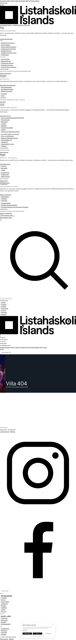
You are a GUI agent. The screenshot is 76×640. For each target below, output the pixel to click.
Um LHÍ (2, 104)
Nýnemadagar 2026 (7, 352)
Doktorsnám (4, 308)
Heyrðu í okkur (5, 590)
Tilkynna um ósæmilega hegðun (10, 131)
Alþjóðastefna (5, 196)
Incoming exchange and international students (14, 207)
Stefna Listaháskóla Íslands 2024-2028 (12, 118)
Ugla (1, 3)
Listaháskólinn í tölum (7, 144)
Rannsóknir (3, 75)
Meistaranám (6, 61)
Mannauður (4, 121)
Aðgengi (3, 129)
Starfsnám (4, 200)
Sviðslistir (8, 53)
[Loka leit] (1, 220)
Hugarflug (4, 93)
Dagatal (23, 1)
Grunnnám (5, 59)
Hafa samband (35, 1)
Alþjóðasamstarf (5, 183)
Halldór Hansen (5, 176)
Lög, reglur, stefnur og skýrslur (10, 134)
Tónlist (5, 55)
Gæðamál (4, 125)
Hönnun (5, 45)
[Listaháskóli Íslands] (38, 325)
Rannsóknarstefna (6, 87)
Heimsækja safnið (5, 164)
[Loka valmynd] (0, 335)
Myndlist (6, 51)
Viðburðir (17, 1)
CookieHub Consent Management (39, 636)
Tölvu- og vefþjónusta (7, 136)
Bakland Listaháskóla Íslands (9, 138)
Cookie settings (48, 633)
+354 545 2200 (4, 431)
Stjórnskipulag (5, 120)
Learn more (24, 630)
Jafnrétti (3, 123)
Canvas (5, 3)
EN (3, 5)
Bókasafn (2, 154)
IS (0, 5)
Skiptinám (7, 65)
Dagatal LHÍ (4, 142)
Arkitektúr (8, 43)
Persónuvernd (4, 639)
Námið (2, 27)
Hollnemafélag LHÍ (6, 140)
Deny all (37, 633)
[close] (53, 625)
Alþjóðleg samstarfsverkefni (9, 205)
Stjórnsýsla (4, 618)
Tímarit (3, 170)
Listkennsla (8, 49)
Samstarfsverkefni (5, 1)
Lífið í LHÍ (28, 1)
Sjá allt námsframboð (6, 39)
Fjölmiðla (3, 634)
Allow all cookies (27, 633)
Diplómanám (7, 63)
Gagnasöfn (4, 168)
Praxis (3, 95)
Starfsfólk (4, 632)
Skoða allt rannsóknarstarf (8, 85)
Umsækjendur (5, 628)
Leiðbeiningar (5, 174)
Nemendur (4, 630)
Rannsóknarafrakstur (7, 89)
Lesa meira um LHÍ (5, 116)
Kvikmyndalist (8, 47)
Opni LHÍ (8, 67)
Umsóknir (4, 304)
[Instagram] (38, 472)
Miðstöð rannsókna (6, 91)
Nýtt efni (3, 166)
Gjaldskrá (3, 146)
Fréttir (13, 1)
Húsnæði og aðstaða (7, 127)
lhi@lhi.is (12, 431)
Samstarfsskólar (6, 203)
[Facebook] (38, 549)
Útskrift (3, 302)
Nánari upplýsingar (5, 194)
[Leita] (0, 215)
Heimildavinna (5, 172)
